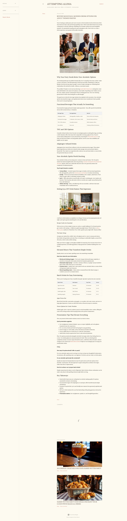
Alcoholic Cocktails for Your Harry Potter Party (79, 468)
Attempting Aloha (59, 3)
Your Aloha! (75, 7)
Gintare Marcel (76, 517)
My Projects (67, 7)
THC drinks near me (93, 136)
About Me (57, 7)
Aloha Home (50, 7)
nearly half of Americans (86, 89)
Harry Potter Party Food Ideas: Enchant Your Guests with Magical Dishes (77, 503)
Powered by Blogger (74, 514)
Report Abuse (6, 17)
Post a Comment (63, 470)
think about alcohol (75, 341)
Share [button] (43, 13)
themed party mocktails (80, 172)
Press (62, 7)
